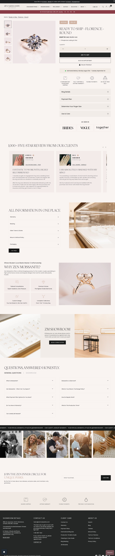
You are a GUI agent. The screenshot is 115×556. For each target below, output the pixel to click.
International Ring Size (67, 532)
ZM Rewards (64, 545)
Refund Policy (92, 532)
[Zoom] (52, 24)
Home (6, 17)
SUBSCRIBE (106, 478)
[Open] (4, 552)
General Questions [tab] (12, 373)
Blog (89, 525)
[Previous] (103, 147)
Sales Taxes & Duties (16, 230)
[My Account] (106, 6)
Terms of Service (93, 535)
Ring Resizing (64, 541)
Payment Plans (65, 528)
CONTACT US (37, 542)
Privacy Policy (92, 541)
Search (90, 522)
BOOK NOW (6, 537)
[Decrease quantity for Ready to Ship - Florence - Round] (63, 49)
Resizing (12, 224)
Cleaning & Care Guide (67, 538)
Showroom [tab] (31, 373)
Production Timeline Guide (68, 535)
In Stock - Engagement (49, 2)
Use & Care (66, 114)
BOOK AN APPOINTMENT (85, 60)
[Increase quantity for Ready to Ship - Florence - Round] (107, 49)
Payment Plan (67, 99)
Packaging (13, 244)
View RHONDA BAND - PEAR (33, 165)
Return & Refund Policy (17, 237)
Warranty (13, 217)
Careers (90, 528)
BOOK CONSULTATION (57, 342)
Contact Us (64, 522)
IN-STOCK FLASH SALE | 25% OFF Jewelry (51, 12)
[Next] (106, 147)
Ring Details (66, 92)
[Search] (103, 6)
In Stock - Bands (75, 2)
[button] (14, 251)
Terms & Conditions (94, 538)
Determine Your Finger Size (71, 106)
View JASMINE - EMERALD (79, 165)
